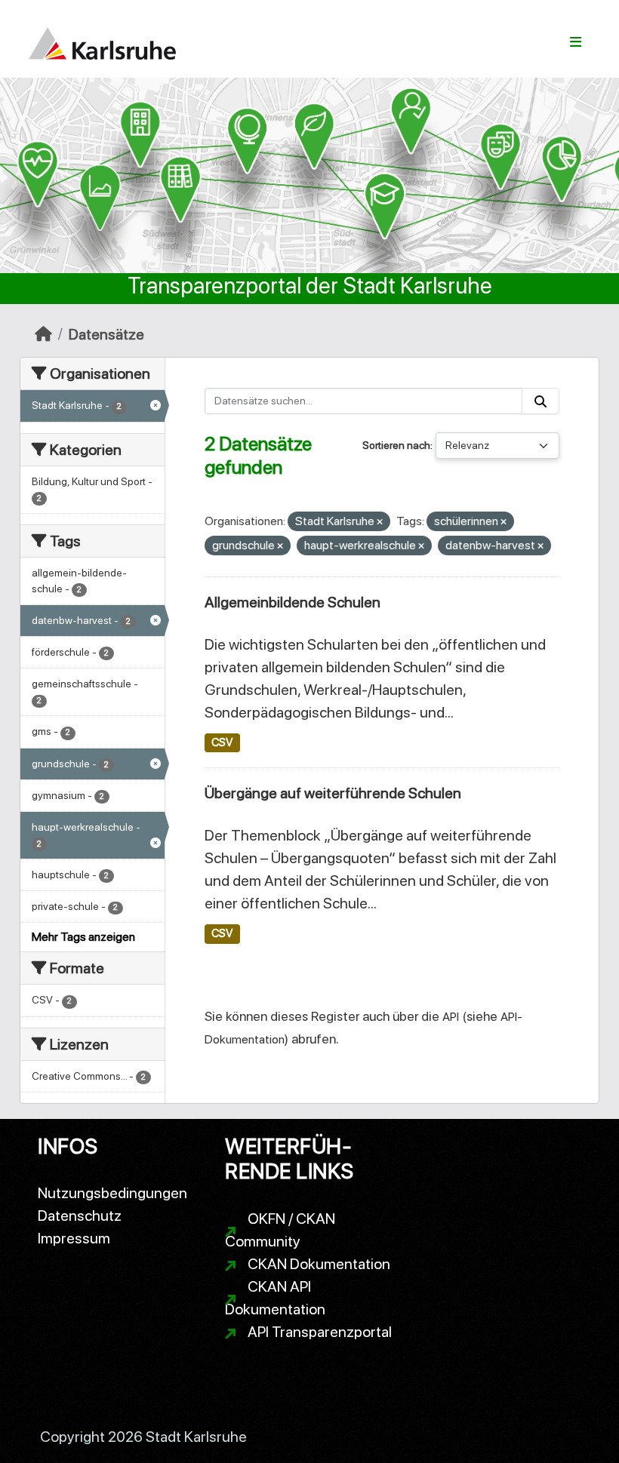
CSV (222, 742)
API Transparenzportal (320, 1332)
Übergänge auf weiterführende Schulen (333, 793)
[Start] (43, 334)
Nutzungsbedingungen (112, 1193)
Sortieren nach (396, 445)
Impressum (74, 1238)
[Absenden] (540, 401)
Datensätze (106, 334)
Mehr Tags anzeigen (83, 937)
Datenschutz (80, 1215)
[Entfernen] (380, 522)
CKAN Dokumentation (319, 1264)
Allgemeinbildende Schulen (292, 602)
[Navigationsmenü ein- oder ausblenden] (575, 42)
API (450, 1017)
